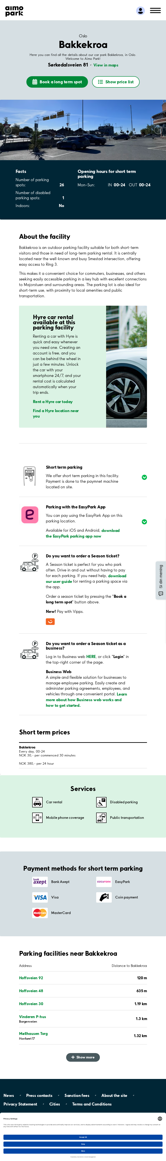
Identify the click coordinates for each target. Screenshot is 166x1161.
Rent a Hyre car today (53, 401)
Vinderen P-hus (32, 1016)
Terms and (92, 1104)
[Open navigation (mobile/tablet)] (155, 10)
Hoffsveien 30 (31, 1003)
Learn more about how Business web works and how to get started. (86, 699)
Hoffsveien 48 (31, 991)
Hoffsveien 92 (31, 978)
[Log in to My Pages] (140, 10)
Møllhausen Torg (33, 1033)
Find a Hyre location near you (56, 413)
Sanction (76, 1095)
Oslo (83, 35)
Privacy (20, 1104)
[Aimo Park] (14, 11)
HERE (91, 656)
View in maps (105, 65)
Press (39, 1095)
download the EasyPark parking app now (83, 533)
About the (114, 1095)
